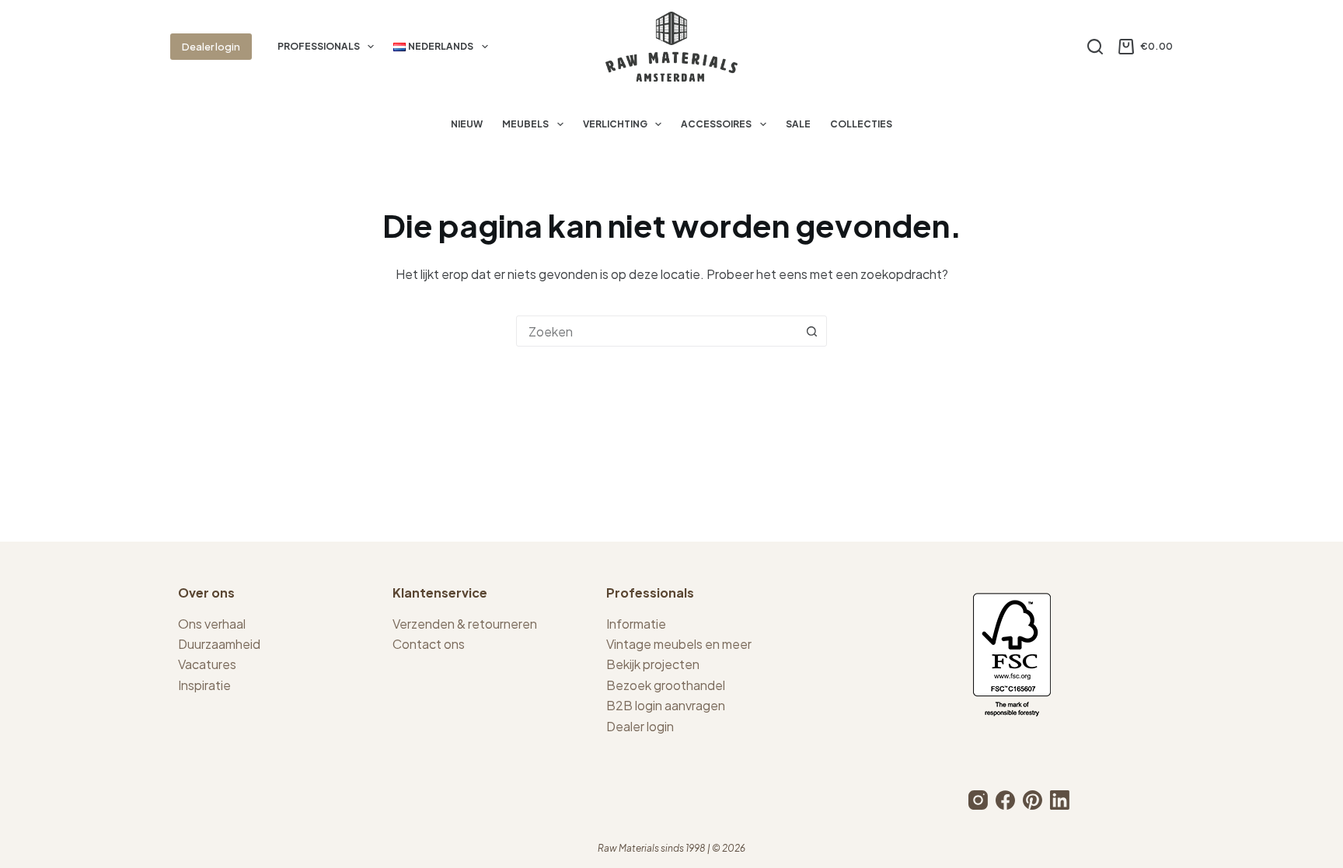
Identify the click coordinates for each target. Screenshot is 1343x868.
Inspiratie (204, 685)
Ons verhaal (212, 623)
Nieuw (467, 124)
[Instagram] (978, 800)
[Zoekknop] (811, 331)
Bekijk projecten (652, 664)
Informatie (636, 623)
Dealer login (211, 46)
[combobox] (657, 331)
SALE (798, 124)
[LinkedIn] (1059, 800)
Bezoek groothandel (665, 685)
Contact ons (428, 644)
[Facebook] (1005, 800)
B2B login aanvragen (665, 705)
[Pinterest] (1032, 800)
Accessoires (716, 124)
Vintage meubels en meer (679, 644)
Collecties (861, 124)
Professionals (318, 46)
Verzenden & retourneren (464, 623)
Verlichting (615, 124)
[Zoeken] (1095, 46)
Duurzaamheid (219, 644)
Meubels (525, 124)
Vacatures (207, 664)
